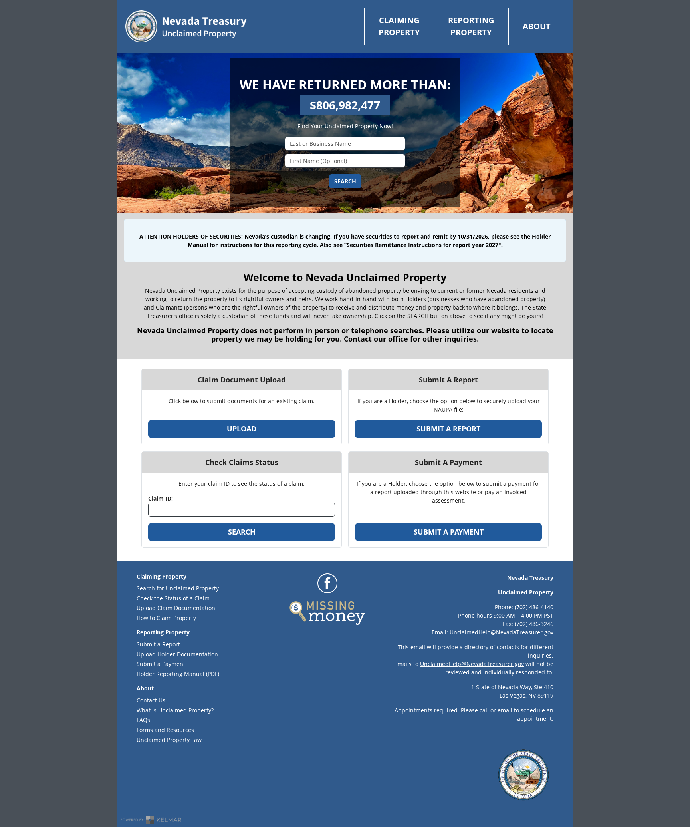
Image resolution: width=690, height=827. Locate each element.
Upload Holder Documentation (177, 654)
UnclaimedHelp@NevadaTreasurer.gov (501, 632)
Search (345, 181)
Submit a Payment (161, 664)
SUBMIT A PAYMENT (449, 532)
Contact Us (151, 700)
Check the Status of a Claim (173, 598)
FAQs (143, 720)
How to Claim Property (166, 618)
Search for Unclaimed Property (178, 588)
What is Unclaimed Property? (175, 710)
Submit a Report (158, 644)
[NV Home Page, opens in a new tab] (186, 26)
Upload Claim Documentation (176, 608)
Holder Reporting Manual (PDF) (204, 674)
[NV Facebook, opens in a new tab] (327, 583)
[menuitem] (399, 26)
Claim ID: (160, 498)
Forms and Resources (165, 730)
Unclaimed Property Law (169, 740)
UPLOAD (241, 428)
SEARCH (242, 532)
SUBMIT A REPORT (448, 428)
